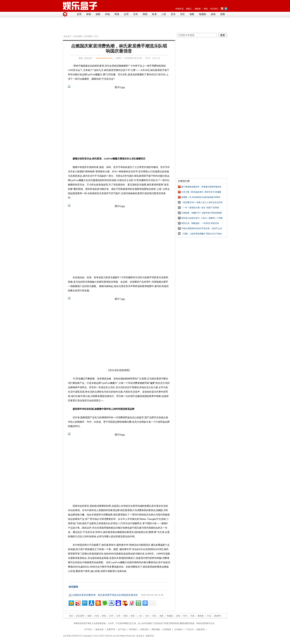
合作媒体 (178, 629)
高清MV (217, 616)
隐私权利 (201, 629)
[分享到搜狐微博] (125, 603)
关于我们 (88, 629)
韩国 (145, 14)
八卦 (163, 14)
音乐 (173, 14)
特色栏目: (180, 9)
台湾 (126, 14)
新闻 (88, 14)
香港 (116, 14)
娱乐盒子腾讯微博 (226, 8)
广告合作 (189, 629)
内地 (107, 14)
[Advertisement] (144, 25)
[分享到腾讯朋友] (105, 603)
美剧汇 (189, 9)
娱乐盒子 (68, 36)
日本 (135, 14)
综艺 (182, 14)
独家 (98, 14)
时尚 (185, 616)
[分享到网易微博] (131, 603)
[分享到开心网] (98, 603)
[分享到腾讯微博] (84, 603)
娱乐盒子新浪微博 (222, 8)
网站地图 (156, 629)
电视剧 (202, 14)
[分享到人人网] (91, 603)
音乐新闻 (88, 36)
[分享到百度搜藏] (118, 603)
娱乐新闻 (78, 36)
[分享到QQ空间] (71, 603)
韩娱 (206, 9)
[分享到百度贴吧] (111, 603)
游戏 (213, 14)
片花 (209, 616)
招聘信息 (144, 629)
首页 (79, 14)
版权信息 (99, 629)
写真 (192, 616)
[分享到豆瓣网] (138, 603)
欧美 (154, 14)
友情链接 (167, 629)
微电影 (198, 9)
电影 (192, 14)
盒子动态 (122, 629)
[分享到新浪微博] (78, 603)
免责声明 (111, 629)
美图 (222, 14)
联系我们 (133, 629)
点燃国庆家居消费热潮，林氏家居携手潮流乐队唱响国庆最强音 (105, 595)
